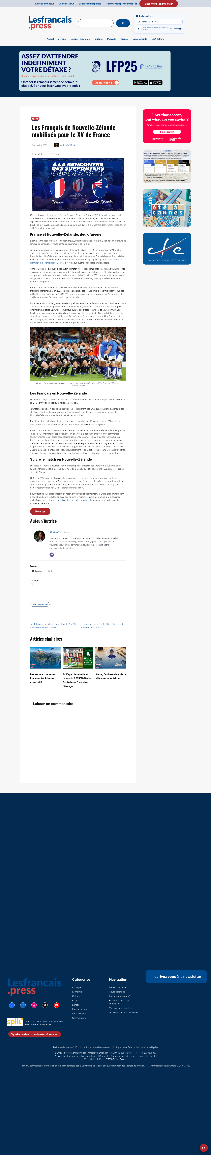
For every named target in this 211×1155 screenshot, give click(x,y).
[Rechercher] (123, 23)
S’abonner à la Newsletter (159, 3)
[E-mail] (52, 555)
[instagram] (34, 1005)
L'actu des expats (40, 604)
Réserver (40, 511)
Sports (35, 119)
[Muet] (171, 28)
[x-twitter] (45, 1005)
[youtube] (56, 1005)
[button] (204, 1148)
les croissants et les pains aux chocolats (75, 500)
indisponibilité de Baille (51, 262)
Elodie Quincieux (67, 144)
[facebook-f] (12, 1005)
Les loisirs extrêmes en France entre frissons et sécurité (43, 678)
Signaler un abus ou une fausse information (34, 1034)
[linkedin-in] (23, 1005)
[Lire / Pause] (139, 29)
